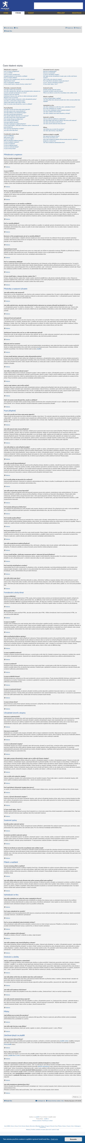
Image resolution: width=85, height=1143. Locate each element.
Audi (5, 1126)
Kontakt (43, 1129)
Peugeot (47, 1126)
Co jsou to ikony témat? (10, 148)
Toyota (68, 1126)
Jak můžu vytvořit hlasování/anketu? (13, 114)
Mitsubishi (38, 1126)
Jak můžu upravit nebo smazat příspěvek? (15, 111)
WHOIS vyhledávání (43, 1066)
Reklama (28, 1129)
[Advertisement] (58, 6)
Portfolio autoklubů (35, 1129)
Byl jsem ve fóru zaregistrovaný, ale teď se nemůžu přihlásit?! (19, 79)
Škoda (59, 1126)
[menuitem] (16, 28)
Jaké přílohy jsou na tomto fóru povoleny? (53, 129)
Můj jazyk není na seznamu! (11, 97)
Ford (20, 1126)
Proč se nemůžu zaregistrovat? (12, 74)
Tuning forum (42, 1127)
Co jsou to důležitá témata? (11, 145)
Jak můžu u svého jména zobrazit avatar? (14, 100)
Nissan (42, 1126)
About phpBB (7, 1044)
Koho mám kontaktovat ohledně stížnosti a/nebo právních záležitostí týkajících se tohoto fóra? (60, 140)
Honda (23, 1126)
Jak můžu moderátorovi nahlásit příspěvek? (15, 123)
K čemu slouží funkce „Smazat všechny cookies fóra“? (18, 84)
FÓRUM (18, 13)
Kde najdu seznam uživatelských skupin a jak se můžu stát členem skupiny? (60, 77)
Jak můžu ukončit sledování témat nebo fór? (54, 123)
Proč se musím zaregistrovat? (11, 71)
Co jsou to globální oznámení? (11, 142)
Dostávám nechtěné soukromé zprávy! (53, 91)
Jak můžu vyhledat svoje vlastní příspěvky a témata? (56, 113)
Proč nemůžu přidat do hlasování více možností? (16, 115)
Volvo (72, 1126)
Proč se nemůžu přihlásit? (10, 77)
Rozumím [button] (73, 1139)
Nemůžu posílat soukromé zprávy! (52, 89)
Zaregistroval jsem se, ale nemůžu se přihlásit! (15, 76)
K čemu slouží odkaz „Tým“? (50, 84)
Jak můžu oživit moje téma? (11, 130)
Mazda (27, 1126)
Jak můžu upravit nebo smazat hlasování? (14, 117)
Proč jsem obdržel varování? (11, 122)
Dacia (16, 1126)
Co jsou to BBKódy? (9, 135)
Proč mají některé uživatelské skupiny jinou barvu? (56, 81)
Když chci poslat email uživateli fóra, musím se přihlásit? (18, 104)
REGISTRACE (76, 13)
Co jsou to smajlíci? (9, 138)
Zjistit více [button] (54, 1139)
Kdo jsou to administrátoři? (49, 71)
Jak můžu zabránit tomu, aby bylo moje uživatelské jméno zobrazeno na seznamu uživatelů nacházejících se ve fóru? (22, 92)
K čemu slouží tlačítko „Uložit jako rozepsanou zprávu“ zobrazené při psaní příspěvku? (21, 126)
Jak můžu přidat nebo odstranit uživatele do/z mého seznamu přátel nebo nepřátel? (61, 100)
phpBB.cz (46, 1118)
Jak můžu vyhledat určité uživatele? (52, 111)
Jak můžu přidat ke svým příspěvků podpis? (15, 112)
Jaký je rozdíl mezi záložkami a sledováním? (54, 118)
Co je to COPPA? (8, 73)
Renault (52, 1126)
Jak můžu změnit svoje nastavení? (12, 89)
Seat (56, 1126)
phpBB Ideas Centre (14, 1055)
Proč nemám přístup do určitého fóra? (13, 119)
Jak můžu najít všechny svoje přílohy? (53, 130)
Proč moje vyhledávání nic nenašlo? (52, 108)
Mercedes (32, 1126)
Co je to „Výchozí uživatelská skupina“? (53, 82)
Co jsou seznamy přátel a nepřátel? (52, 98)
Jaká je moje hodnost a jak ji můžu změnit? (14, 102)
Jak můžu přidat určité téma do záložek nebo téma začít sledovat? (60, 120)
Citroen (12, 1126)
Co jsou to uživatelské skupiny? (51, 74)
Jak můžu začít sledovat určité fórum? (53, 122)
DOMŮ (6, 13)
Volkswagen (77, 1126)
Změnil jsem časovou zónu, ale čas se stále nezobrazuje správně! (20, 96)
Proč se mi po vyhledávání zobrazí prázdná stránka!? (56, 110)
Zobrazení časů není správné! (11, 94)
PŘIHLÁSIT (61, 13)
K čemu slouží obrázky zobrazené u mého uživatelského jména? (20, 99)
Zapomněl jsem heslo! (9, 81)
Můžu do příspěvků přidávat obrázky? (13, 140)
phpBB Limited (64, 1041)
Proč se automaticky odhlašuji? (12, 82)
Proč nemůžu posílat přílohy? (11, 120)
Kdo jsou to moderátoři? (49, 73)
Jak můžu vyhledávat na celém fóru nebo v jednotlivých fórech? (59, 107)
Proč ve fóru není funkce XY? (50, 137)
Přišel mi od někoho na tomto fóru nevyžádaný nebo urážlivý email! (60, 92)
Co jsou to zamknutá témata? (11, 146)
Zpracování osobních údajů (52, 1129)
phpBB (39, 349)
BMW (8, 1126)
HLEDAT (31, 13)
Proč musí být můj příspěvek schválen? (14, 128)
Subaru (64, 1126)
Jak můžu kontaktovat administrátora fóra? (54, 142)
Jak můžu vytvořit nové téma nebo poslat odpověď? (17, 109)
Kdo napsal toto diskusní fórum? (51, 136)
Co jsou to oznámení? (9, 143)
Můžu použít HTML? (9, 137)
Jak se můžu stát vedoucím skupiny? (52, 79)
